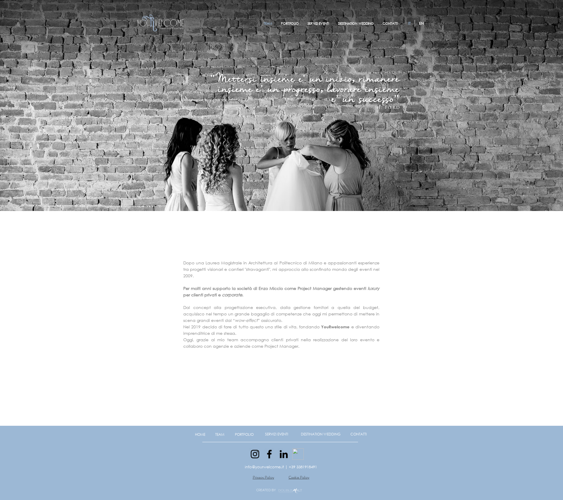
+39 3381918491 (303, 466)
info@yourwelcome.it (264, 466)
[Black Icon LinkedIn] (283, 454)
